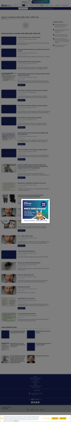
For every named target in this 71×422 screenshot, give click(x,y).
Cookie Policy (16, 420)
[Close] (69, 418)
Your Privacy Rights (46, 418)
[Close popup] (48, 200)
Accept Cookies (63, 418)
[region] (35, 418)
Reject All (55, 418)
